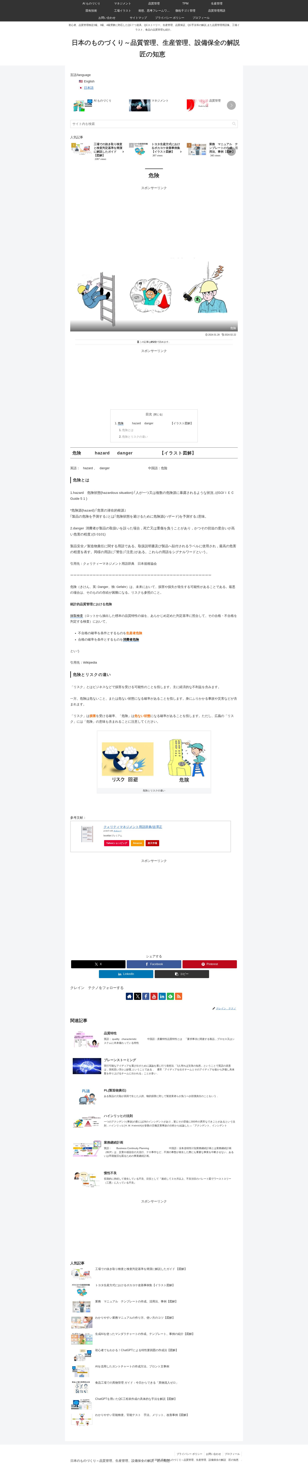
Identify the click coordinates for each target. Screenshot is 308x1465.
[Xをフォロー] (137, 996)
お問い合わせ (213, 1454)
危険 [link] (121, 423)
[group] (98, 106)
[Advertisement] (154, 216)
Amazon (137, 843)
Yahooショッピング (116, 843)
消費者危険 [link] (131, 639)
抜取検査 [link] (76, 616)
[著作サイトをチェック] (129, 996)
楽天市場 (152, 843)
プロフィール (232, 1454)
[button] (231, 105)
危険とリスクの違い (135, 436)
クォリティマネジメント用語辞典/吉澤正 (133, 827)
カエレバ (117, 831)
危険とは (128, 430)
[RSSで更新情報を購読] (178, 996)
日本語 (89, 88)
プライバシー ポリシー (189, 1454)
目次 (149, 414)
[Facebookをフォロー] (145, 996)
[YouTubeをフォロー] (154, 996)
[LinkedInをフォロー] (162, 996)
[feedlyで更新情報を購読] (170, 996)
